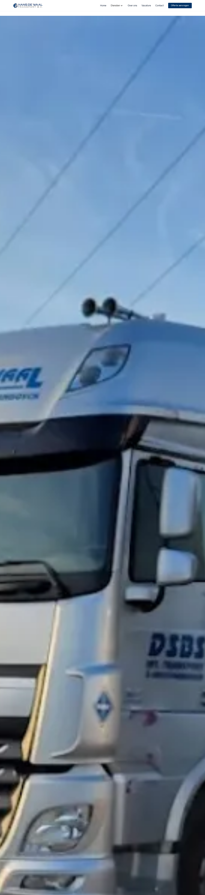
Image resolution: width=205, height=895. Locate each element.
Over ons (132, 5)
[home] (28, 5)
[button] (117, 5)
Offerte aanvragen (180, 5)
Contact (159, 5)
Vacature (146, 5)
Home (103, 5)
